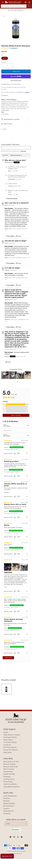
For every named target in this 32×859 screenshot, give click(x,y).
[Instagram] (14, 837)
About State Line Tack (11, 762)
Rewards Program (9, 764)
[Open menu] (3, 2)
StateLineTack (13, 851)
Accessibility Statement (11, 787)
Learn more (23, 151)
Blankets (6, 801)
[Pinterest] (22, 837)
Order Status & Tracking (11, 735)
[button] (16, 119)
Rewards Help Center (10, 767)
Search (5, 732)
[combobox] (16, 6)
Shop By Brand (8, 811)
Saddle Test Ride (9, 774)
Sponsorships (8, 772)
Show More (8, 657)
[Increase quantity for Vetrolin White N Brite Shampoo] (11, 65)
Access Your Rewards (10, 750)
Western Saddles (9, 803)
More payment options (16, 80)
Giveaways (7, 777)
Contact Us (7, 745)
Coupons (6, 808)
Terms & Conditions (10, 784)
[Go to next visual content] (17, 381)
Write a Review (16, 415)
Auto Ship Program (9, 747)
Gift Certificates (8, 806)
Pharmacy (6, 814)
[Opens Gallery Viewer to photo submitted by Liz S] (5, 375)
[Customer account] (25, 2)
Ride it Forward (8, 769)
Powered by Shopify (21, 851)
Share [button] (4, 129)
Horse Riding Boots (10, 796)
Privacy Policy (8, 782)
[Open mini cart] (29, 2)
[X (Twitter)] (18, 837)
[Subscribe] (25, 824)
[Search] (28, 6)
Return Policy (8, 740)
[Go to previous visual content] (14, 381)
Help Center (7, 752)
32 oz (4, 58)
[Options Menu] (6, 230)
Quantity (3, 62)
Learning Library (9, 779)
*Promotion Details (10, 742)
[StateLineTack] (13, 2)
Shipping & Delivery (10, 737)
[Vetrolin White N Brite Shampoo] (6, 689)
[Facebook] (10, 837)
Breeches (6, 798)
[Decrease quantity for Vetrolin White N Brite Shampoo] (3, 65)
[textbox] (16, 147)
